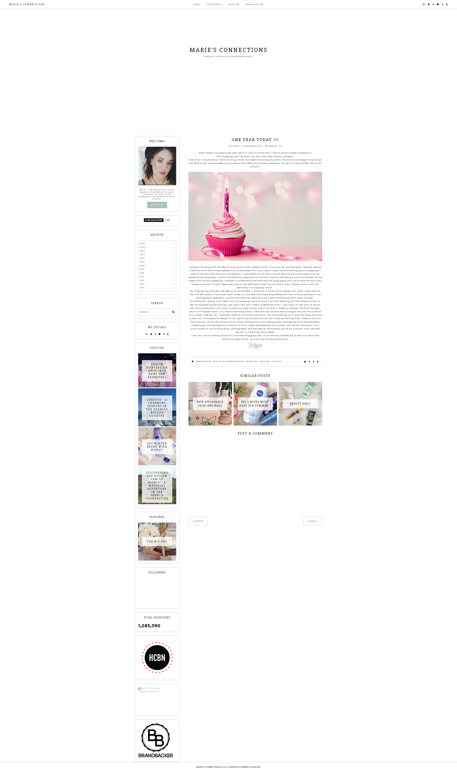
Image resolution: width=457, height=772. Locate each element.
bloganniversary (234, 361)
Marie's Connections (27, 4)
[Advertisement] (228, 109)
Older (311, 521)
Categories (213, 4)
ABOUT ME (234, 4)
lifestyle (276, 361)
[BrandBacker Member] (157, 741)
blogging (252, 361)
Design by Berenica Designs (244, 767)
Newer (199, 521)
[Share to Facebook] (309, 361)
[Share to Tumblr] (318, 361)
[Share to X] (305, 361)
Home (197, 4)
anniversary (204, 361)
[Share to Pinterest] (314, 361)
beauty (217, 361)
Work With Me (255, 4)
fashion (264, 361)
